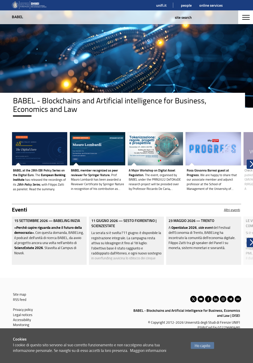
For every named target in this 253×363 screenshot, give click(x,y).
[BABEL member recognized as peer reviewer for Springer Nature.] (97, 162)
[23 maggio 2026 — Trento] (203, 241)
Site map (19, 294)
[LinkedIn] (215, 299)
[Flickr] (238, 299)
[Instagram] (223, 299)
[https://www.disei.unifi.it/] (29, 5)
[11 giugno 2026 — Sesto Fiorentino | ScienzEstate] (126, 241)
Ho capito (202, 345)
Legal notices (22, 314)
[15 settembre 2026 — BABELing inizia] (49, 241)
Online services (211, 5)
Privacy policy (23, 309)
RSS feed (19, 299)
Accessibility (22, 319)
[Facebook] (208, 299)
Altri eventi (232, 209)
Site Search (183, 17)
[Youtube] (201, 299)
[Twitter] (193, 299)
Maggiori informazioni (148, 350)
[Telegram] (230, 299)
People (186, 5)
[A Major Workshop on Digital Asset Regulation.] (155, 162)
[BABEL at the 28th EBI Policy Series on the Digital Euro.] (40, 162)
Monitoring (21, 324)
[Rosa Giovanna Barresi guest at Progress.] (213, 162)
